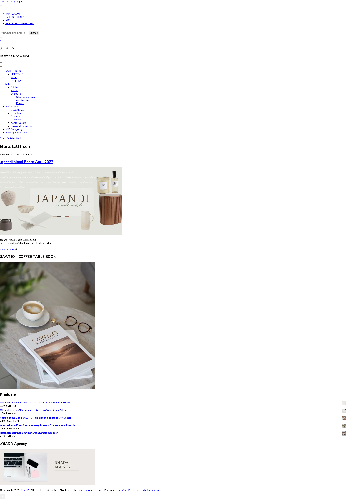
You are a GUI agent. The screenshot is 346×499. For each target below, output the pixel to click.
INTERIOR (16, 80)
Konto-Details (18, 123)
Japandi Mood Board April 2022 (26, 161)
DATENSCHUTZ (14, 17)
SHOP (8, 84)
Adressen (16, 116)
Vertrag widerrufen (16, 132)
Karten (14, 90)
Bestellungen (18, 110)
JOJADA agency (13, 129)
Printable (16, 119)
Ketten (20, 103)
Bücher (15, 87)
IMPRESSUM (12, 13)
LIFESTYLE (17, 74)
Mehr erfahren (8, 249)
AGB (8, 20)
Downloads (17, 113)
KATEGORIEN (13, 71)
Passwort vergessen (22, 126)
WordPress (128, 490)
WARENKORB (13, 106)
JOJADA (7, 48)
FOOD (14, 77)
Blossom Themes (93, 490)
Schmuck (16, 93)
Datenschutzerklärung (147, 490)
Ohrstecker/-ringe (26, 97)
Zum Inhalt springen (11, 1)
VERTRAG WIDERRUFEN (19, 23)
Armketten (22, 100)
